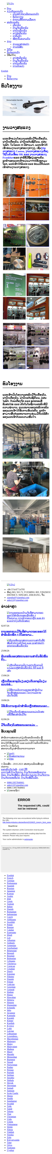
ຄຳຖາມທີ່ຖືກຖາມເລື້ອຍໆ (24, 19)
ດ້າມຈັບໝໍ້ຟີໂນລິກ (29, 777)
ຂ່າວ (9, 41)
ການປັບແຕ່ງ (18, 66)
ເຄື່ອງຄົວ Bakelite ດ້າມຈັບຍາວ (35, 775)
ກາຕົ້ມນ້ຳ (17, 36)
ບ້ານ (9, 8)
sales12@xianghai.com (17, 600)
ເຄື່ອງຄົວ (17, 25)
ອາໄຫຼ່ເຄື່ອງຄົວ (20, 33)
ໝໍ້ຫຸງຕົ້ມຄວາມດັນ (21, 38)
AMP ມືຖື (23, 769)
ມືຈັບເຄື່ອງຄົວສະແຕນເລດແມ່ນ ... (19, 724)
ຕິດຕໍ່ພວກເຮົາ (13, 52)
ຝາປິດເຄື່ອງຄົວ (20, 30)
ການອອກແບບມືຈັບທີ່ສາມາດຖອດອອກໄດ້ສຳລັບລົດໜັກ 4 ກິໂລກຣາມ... (23, 633)
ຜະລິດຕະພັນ (13, 22)
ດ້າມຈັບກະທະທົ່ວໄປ (10, 777)
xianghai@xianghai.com (18, 597)
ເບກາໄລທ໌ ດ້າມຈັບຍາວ (12, 772)
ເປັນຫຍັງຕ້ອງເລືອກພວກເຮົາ (26, 14)
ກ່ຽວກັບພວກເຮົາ (15, 11)
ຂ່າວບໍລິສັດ (18, 47)
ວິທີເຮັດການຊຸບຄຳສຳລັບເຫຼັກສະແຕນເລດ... (25, 705)
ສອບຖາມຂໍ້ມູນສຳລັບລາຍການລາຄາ (18, 748)
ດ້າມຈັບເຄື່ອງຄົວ (20, 28)
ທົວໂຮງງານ (18, 17)
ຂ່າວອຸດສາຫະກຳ (21, 44)
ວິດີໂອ (9, 49)
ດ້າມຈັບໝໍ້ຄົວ (13, 775)
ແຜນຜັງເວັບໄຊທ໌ (9, 769)
